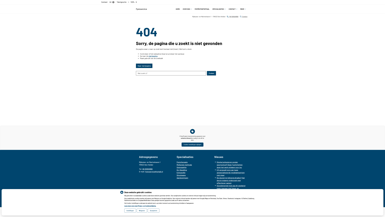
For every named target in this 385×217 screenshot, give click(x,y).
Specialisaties (218, 9)
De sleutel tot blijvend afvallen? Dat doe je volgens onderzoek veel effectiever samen (231, 180)
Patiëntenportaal (202, 9)
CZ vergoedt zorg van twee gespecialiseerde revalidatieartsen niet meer (231, 172)
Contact (232, 9)
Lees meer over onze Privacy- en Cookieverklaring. (140, 206)
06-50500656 (147, 169)
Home (178, 9)
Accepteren (153, 210)
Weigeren (142, 210)
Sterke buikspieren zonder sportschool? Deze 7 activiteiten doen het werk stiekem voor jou (230, 164)
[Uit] (114, 2)
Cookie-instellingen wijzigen (192, 144)
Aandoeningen (182, 178)
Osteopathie (181, 167)
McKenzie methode (184, 165)
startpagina (153, 56)
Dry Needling (182, 170)
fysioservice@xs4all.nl (154, 171)
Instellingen (130, 210)
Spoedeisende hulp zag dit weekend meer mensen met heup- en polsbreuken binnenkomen (231, 188)
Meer (242, 9)
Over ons (186, 9)
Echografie (181, 172)
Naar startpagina (144, 66)
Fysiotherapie (182, 162)
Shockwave (181, 175)
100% (132, 2)
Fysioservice (141, 9)
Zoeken (244, 16)
